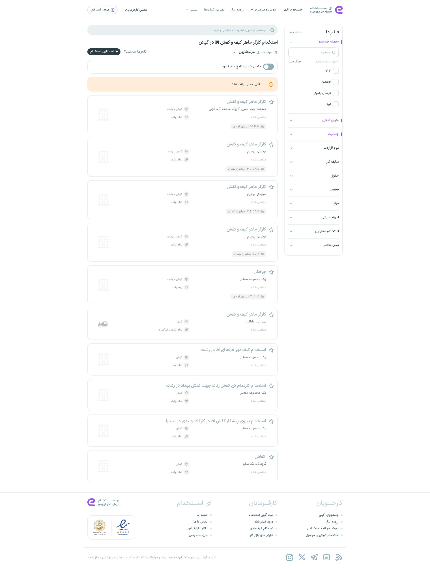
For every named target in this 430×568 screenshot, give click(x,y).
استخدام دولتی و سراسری (322, 535)
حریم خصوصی (198, 535)
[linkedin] (326, 557)
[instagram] (289, 557)
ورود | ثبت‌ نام (100, 9)
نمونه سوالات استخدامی (323, 528)
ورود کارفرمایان (263, 521)
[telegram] (314, 557)
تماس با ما (201, 521)
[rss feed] (339, 557)
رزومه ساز (237, 9)
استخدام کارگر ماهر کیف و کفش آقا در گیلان (238, 42)
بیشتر (193, 9)
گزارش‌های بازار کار (261, 535)
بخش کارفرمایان (136, 10)
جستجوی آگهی (292, 9)
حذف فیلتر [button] (294, 62)
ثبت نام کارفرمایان (261, 528)
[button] (313, 70)
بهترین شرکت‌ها (214, 9)
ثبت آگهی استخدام (102, 51)
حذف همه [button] (295, 32)
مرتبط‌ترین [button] (246, 52)
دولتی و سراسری (265, 9)
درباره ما (202, 515)
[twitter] (302, 557)
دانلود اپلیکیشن (197, 528)
